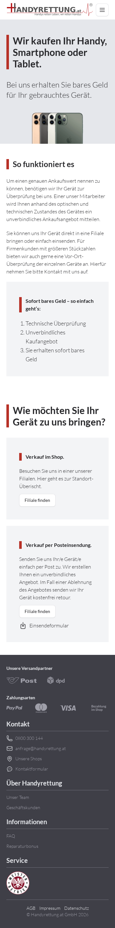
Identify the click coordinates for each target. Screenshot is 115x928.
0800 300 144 (29, 738)
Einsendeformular (49, 625)
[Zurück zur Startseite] (49, 10)
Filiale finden (37, 500)
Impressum (49, 908)
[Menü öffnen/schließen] (102, 10)
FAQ (10, 836)
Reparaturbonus (22, 846)
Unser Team (17, 797)
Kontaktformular (31, 768)
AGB (31, 908)
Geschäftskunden (23, 807)
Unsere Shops (28, 758)
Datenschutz (76, 908)
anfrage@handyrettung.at (40, 748)
